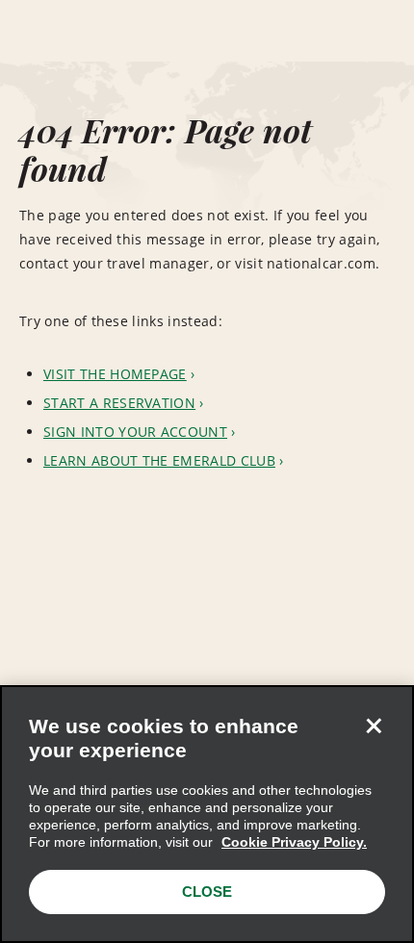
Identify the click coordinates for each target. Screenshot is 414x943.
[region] (207, 814)
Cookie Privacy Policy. (294, 842)
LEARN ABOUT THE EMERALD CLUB (159, 460)
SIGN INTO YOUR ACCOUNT (135, 431)
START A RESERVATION (119, 403)
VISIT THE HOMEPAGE (115, 374)
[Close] (373, 725)
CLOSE (207, 891)
